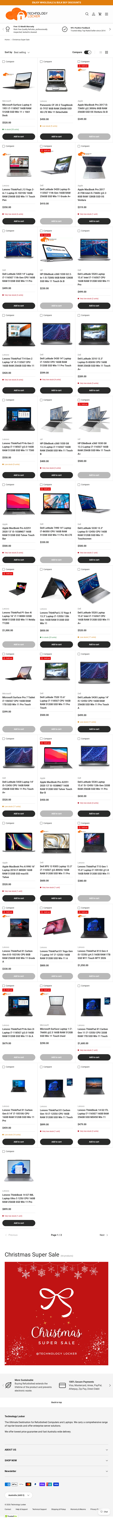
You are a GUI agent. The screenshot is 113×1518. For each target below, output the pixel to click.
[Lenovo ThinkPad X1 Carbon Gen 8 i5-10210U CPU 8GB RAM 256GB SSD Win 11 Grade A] (18, 927)
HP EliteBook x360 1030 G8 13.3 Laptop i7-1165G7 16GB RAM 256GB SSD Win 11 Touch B (56, 448)
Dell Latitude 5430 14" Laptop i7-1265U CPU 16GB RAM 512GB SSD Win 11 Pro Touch (55, 362)
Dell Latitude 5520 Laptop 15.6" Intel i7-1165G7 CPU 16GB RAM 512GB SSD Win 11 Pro (94, 279)
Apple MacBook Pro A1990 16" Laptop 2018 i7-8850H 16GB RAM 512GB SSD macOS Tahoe (18, 872)
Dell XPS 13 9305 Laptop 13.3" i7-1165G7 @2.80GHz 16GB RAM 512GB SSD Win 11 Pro (56, 870)
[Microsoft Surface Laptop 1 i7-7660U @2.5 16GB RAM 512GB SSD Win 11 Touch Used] (56, 1004)
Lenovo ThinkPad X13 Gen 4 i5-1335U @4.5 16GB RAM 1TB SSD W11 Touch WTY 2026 (94, 955)
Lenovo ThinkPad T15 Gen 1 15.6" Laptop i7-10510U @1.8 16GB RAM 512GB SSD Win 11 (94, 870)
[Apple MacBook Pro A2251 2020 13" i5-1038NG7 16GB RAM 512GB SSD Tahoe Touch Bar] (18, 503)
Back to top (56, 1402)
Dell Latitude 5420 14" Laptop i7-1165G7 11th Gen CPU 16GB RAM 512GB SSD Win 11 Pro (18, 277)
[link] (22, 1235)
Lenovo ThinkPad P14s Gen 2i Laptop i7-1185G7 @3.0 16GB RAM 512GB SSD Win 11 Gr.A (18, 1033)
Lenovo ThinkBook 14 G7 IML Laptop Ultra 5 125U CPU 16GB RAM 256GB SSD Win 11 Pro (18, 1198)
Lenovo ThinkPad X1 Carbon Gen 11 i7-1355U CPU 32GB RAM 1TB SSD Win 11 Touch (93, 1033)
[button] (100, 14)
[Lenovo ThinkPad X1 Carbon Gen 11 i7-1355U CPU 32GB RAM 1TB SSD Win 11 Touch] (94, 1004)
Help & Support (22, 1509)
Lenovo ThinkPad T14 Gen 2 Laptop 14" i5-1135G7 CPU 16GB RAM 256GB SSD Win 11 (18, 362)
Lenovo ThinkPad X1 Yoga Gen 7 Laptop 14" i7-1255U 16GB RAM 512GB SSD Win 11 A (56, 955)
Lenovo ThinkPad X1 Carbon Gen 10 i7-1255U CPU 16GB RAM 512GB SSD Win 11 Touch (56, 1114)
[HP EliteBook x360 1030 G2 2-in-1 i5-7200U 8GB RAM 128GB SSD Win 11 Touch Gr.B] (56, 250)
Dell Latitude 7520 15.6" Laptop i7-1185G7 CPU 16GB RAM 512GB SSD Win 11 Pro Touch (55, 702)
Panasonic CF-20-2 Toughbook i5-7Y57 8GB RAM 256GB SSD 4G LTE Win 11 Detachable (56, 108)
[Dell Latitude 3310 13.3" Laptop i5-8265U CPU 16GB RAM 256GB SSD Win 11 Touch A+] (94, 334)
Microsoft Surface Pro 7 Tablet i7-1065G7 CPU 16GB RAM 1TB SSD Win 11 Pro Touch (18, 701)
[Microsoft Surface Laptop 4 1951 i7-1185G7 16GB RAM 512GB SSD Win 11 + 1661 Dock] (18, 80)
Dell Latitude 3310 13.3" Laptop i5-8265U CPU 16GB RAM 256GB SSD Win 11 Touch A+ (94, 364)
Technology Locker (18, 1505)
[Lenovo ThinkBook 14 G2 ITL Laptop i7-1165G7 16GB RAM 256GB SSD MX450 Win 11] (94, 1086)
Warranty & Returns (78, 1509)
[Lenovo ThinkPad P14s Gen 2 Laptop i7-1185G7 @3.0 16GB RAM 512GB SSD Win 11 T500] (18, 419)
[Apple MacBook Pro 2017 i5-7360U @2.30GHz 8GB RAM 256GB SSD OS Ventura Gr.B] (94, 80)
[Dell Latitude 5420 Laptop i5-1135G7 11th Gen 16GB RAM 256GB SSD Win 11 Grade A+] (56, 165)
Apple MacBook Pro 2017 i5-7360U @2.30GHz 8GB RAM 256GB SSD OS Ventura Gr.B (93, 108)
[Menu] (106, 14)
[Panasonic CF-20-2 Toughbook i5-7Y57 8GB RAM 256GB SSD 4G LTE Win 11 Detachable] (56, 80)
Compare (77, 52)
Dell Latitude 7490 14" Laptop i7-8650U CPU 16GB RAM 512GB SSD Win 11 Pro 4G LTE (56, 531)
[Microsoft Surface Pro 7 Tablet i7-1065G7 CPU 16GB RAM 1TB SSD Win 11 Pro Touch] (18, 673)
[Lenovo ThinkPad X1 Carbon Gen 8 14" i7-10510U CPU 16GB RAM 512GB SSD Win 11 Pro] (18, 1086)
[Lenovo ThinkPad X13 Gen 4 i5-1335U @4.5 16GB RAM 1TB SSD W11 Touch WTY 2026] (94, 927)
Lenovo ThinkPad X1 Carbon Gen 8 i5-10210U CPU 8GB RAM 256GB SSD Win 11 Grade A (18, 956)
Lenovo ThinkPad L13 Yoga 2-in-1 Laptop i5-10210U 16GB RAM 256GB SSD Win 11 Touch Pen (18, 194)
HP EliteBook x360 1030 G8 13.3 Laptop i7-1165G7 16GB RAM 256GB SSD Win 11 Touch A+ (94, 448)
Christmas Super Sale (20, 40)
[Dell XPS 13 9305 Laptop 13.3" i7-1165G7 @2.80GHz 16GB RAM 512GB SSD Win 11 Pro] (56, 842)
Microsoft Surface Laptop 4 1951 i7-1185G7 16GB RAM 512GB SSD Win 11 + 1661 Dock (16, 110)
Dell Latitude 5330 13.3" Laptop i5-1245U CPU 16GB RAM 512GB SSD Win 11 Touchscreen (92, 533)
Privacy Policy (96, 1509)
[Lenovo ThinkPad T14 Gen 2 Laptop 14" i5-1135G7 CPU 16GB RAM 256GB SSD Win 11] (18, 334)
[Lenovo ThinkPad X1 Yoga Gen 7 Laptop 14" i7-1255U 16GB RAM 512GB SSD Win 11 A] (56, 927)
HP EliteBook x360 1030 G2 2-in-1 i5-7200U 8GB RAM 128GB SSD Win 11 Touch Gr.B (56, 278)
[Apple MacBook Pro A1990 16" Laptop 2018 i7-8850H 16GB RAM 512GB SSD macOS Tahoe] (18, 842)
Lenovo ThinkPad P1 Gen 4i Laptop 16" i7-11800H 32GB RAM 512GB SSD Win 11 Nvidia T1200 (18, 618)
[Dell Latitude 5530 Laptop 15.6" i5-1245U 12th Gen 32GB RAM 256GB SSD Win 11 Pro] (94, 757)
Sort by (8, 52)
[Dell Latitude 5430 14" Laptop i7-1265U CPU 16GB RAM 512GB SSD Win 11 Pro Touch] (56, 334)
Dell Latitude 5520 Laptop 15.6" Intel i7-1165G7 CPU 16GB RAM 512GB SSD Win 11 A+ (94, 618)
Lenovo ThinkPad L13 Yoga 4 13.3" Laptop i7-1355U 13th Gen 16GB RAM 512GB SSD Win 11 (55, 618)
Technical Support (39, 1509)
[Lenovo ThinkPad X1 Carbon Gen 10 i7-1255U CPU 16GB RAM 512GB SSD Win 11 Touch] (56, 1086)
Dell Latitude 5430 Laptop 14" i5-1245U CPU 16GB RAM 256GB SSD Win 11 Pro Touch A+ (18, 787)
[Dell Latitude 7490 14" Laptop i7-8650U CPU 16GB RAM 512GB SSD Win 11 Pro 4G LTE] (56, 503)
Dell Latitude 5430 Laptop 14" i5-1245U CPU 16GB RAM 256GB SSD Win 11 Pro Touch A (93, 702)
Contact (8, 1509)
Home (7, 40)
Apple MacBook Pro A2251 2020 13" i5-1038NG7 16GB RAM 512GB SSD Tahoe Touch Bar (18, 533)
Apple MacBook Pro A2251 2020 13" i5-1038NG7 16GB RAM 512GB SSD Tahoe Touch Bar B (56, 787)
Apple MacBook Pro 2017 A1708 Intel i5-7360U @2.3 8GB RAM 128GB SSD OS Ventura (92, 194)
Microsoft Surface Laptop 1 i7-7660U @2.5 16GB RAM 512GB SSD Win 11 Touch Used (56, 1032)
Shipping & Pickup (58, 1509)
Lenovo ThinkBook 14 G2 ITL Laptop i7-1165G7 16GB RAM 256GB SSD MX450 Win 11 (93, 1114)
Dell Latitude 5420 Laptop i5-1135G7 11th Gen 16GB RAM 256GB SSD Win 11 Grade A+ (55, 193)
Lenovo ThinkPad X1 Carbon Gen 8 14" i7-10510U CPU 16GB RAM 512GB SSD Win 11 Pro (18, 1115)
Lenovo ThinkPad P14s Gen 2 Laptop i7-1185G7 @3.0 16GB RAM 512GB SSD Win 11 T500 (18, 447)
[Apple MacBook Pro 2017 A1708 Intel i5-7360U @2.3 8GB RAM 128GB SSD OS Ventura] (94, 165)
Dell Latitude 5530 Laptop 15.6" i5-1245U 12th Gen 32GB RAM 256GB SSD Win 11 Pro (94, 785)
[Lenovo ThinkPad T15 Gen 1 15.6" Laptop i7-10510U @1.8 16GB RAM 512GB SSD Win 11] (94, 842)
